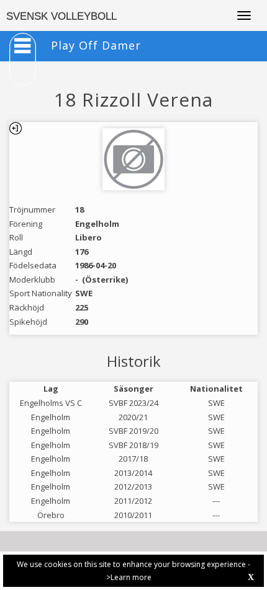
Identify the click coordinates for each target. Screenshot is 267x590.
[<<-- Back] (15, 128)
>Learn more (129, 577)
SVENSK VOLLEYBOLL (61, 16)
